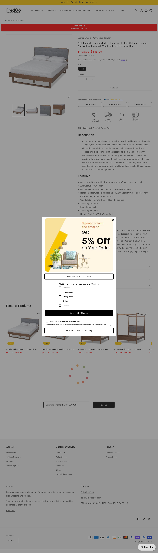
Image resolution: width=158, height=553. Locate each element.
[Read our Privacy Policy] (110, 325)
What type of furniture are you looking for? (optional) (79, 284)
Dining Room (68, 297)
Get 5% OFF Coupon (79, 313)
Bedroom (66, 288)
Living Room (68, 292)
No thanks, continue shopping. (79, 330)
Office (65, 301)
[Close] (113, 220)
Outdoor (66, 305)
